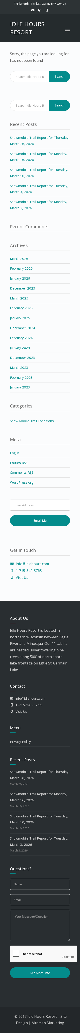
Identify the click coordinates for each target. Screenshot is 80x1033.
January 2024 (20, 347)
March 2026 (19, 258)
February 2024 (21, 338)
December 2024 (22, 328)
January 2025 (20, 318)
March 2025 (19, 298)
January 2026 (20, 278)
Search (59, 76)
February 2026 (21, 268)
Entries (19, 462)
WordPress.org (22, 482)
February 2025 (21, 308)
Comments (21, 472)
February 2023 (21, 377)
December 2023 (22, 357)
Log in (14, 452)
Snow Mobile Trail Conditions (32, 421)
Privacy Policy (20, 741)
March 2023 (19, 367)
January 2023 (20, 387)
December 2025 (22, 288)
